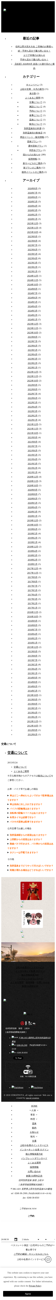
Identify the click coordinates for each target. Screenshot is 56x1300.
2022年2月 (32, 416)
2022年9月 (32, 385)
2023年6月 (32, 346)
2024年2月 (32, 315)
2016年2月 (32, 638)
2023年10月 (32, 333)
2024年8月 (32, 289)
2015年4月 (32, 669)
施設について (35, 106)
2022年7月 (32, 394)
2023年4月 (32, 354)
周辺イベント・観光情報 (32, 137)
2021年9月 (32, 437)
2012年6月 (32, 734)
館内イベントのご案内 (33, 172)
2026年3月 (32, 210)
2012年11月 (32, 721)
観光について (35, 124)
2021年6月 (32, 450)
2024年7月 (32, 293)
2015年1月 (32, 673)
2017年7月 (32, 586)
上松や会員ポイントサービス (30, 967)
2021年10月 (32, 433)
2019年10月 (32, 525)
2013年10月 (32, 695)
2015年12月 (32, 647)
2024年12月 (32, 276)
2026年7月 (32, 193)
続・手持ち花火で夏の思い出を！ (34, 51)
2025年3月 (32, 263)
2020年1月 (32, 516)
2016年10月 (32, 616)
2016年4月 (32, 634)
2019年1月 (32, 542)
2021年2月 (32, 468)
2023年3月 (32, 359)
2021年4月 (32, 459)
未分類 (32, 93)
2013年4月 (32, 713)
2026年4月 (32, 206)
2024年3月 (32, 311)
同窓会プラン (35, 150)
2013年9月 (32, 699)
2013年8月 (32, 704)
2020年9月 (32, 490)
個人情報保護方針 (30, 975)
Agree (28, 1294)
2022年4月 (32, 407)
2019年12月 (32, 520)
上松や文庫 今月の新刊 (32, 89)
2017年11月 (32, 573)
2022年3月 (32, 411)
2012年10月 (32, 726)
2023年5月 (32, 350)
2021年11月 (32, 429)
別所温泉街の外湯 (32, 128)
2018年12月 (32, 547)
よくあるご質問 (32, 98)
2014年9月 (32, 678)
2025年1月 (32, 271)
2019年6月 (32, 529)
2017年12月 (32, 568)
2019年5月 (32, 533)
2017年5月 (32, 590)
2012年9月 (32, 730)
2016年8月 (32, 625)
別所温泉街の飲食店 (32, 133)
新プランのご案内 (32, 168)
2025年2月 (32, 267)
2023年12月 (32, 324)
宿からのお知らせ (31, 155)
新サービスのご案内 (32, 163)
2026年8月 (32, 188)
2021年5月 (32, 455)
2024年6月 (32, 298)
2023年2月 (32, 363)
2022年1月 (32, 420)
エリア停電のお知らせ (34, 55)
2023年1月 (32, 367)
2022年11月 (32, 376)
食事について (35, 115)
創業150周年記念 (30, 986)
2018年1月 (32, 564)
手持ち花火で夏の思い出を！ (34, 60)
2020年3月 (32, 512)
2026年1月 (32, 219)
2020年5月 (32, 503)
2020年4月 (32, 507)
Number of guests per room (30, 1235)
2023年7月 (32, 341)
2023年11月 (32, 328)
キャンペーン (32, 85)
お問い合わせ (43, 982)
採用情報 (32, 159)
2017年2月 (32, 603)
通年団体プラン (35, 146)
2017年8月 (32, 581)
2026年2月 (32, 215)
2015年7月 (32, 660)
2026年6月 (32, 197)
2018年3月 (32, 555)
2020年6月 (32, 499)
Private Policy (35, 1286)
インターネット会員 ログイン (30, 971)
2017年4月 (32, 595)
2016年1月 (32, 643)
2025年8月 (32, 241)
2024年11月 (32, 280)
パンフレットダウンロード (30, 979)
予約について (35, 111)
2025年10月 (32, 232)
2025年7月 (32, 245)
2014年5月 (32, 691)
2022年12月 (32, 372)
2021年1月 (32, 472)
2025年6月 (32, 250)
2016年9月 (32, 621)
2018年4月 (32, 551)
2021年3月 (32, 464)
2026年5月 (32, 201)
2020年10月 (32, 485)
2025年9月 (32, 236)
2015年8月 (32, 656)
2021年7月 (32, 446)
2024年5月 (32, 302)
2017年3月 (32, 599)
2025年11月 (32, 228)
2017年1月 (32, 608)
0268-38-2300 (22, 1045)
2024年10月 (32, 284)
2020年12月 (32, 477)
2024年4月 (32, 306)
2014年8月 (32, 682)
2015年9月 (32, 651)
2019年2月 (32, 538)
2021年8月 (32, 442)
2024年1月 (32, 319)
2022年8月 (32, 389)
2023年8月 (32, 337)
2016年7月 (32, 630)
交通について (35, 102)
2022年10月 (32, 381)
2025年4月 (32, 258)
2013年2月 (32, 717)
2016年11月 (32, 612)
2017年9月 (32, 577)
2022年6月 (32, 398)
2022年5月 (32, 402)
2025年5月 (32, 254)
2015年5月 (32, 664)
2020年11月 (32, 481)
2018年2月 (32, 560)
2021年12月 (32, 424)
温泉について (35, 120)
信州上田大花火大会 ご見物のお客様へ (34, 46)
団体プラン (32, 141)
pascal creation (32, 1098)
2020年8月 (32, 494)
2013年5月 (32, 708)
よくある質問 (16, 982)
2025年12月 (32, 223)
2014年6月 (32, 686)
